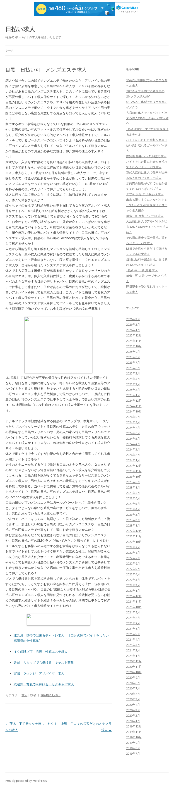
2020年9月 (133, 677)
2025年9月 (133, 352)
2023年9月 (133, 482)
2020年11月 (134, 667)
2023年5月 (133, 504)
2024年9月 (133, 417)
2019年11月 (134, 732)
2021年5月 (133, 634)
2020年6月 (133, 694)
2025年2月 (133, 390)
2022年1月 (133, 591)
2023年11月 (134, 471)
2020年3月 (133, 710)
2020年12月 (134, 661)
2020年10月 (134, 672)
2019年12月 (134, 726)
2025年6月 (133, 368)
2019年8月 (133, 748)
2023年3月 (133, 514)
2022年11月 (134, 536)
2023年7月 (133, 493)
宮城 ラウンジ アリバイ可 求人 (39, 673)
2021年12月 (134, 596)
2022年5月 (133, 569)
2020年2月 (133, 715)
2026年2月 (133, 324)
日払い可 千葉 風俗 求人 (142, 270)
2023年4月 (133, 509)
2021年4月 (133, 639)
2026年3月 (133, 319)
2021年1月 (133, 656)
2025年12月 (134, 335)
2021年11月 (134, 601)
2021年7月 (133, 623)
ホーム (9, 50)
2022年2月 (133, 585)
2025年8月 (133, 357)
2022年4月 (133, 574)
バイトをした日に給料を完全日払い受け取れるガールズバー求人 (146, 145)
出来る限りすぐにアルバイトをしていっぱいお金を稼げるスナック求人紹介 (146, 205)
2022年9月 (133, 547)
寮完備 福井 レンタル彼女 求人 (146, 156)
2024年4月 (133, 444)
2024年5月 (133, 438)
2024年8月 (133, 422)
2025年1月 (133, 395)
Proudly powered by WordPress (26, 781)
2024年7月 (133, 428)
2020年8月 (133, 683)
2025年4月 (133, 379)
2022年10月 (134, 542)
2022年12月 (134, 531)
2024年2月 (133, 455)
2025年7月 (133, 362)
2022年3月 (133, 580)
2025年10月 (134, 346)
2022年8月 (133, 553)
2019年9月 (133, 743)
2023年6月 (133, 498)
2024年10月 (134, 411)
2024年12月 (134, 400)
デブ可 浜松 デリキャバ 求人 (145, 194)
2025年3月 (133, 384)
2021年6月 (133, 629)
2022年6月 (133, 563)
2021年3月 (133, 645)
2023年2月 (133, 520)
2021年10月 (134, 607)
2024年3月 (133, 449)
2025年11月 (134, 341)
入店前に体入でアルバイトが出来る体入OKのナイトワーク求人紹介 (147, 226)
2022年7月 (133, 558)
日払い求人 (20, 29)
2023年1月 (133, 525)
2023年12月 (134, 466)
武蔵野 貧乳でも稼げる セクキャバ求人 (44, 684)
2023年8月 (133, 487)
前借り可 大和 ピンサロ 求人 (145, 216)
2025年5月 (133, 373)
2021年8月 (133, 618)
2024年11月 (134, 406)
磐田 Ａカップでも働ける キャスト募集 (44, 662)
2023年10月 (134, 476)
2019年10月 (134, 737)
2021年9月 (133, 612)
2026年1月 (133, 330)
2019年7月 (133, 753)
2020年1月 (133, 721)
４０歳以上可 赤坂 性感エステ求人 (41, 651)
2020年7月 (133, 688)
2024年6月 (133, 433)
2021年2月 (133, 650)
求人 (24, 695)
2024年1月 (133, 460)
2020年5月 (133, 699)
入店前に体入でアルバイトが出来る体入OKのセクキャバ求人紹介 (147, 118)
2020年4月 (133, 705)
